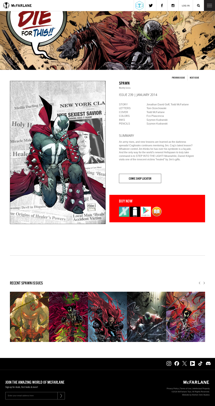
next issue (194, 77)
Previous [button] (199, 283)
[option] (58, 152)
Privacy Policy (173, 388)
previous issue (178, 77)
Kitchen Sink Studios (201, 395)
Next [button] (204, 283)
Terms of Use (185, 388)
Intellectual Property (201, 388)
